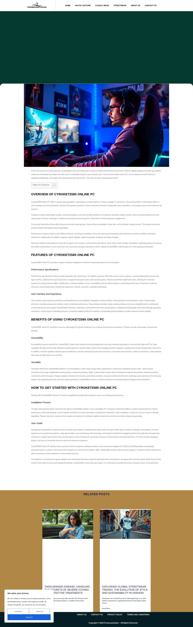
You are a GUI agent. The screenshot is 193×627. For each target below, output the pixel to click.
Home (67, 5)
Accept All (29, 617)
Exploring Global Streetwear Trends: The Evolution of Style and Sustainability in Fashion (125, 589)
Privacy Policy (115, 615)
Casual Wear (102, 5)
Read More (106, 608)
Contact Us (151, 5)
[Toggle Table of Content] (52, 185)
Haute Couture (83, 5)
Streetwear (119, 5)
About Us (135, 5)
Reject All (39, 611)
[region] (29, 606)
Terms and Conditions (138, 615)
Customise (18, 611)
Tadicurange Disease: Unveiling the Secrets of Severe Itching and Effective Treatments (67, 589)
